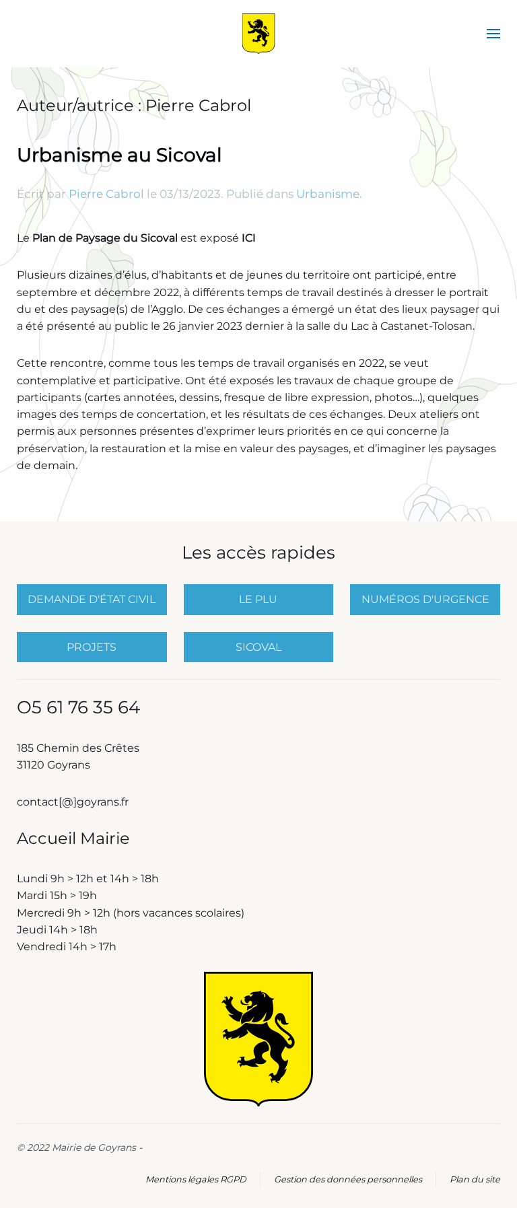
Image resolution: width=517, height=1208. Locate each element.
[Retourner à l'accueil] (258, 33)
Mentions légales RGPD (195, 1179)
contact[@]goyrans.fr (74, 801)
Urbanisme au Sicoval (119, 154)
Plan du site (475, 1179)
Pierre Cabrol (106, 194)
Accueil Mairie (73, 838)
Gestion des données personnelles (348, 1179)
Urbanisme (327, 194)
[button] (493, 33)
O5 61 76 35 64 (78, 707)
